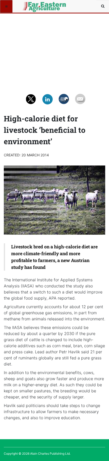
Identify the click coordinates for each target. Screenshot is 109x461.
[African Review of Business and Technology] (31, 6)
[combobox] (102, 6)
